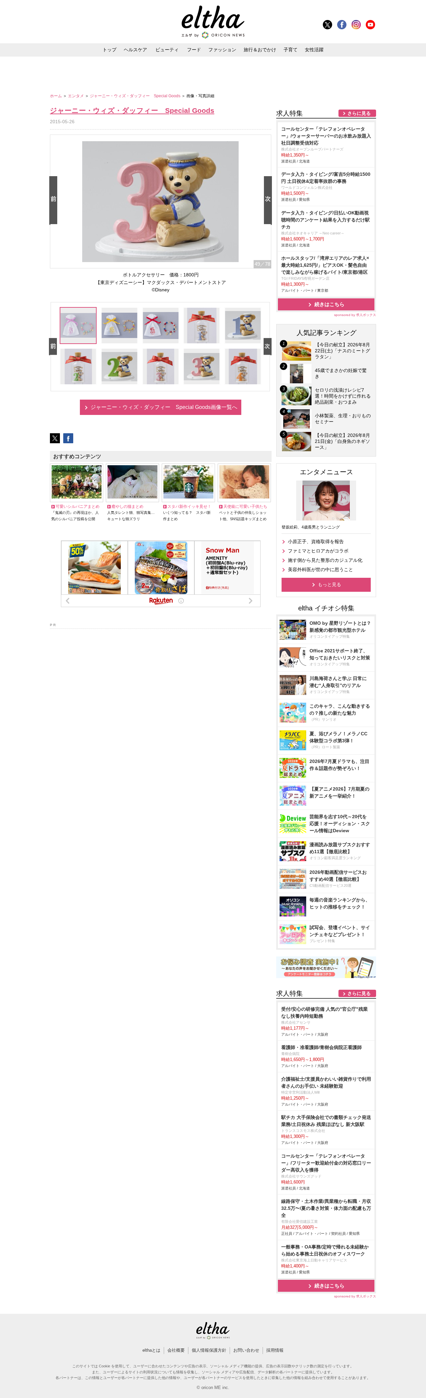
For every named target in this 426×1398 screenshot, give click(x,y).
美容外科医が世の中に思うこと (320, 569)
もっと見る (329, 584)
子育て (291, 49)
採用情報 (275, 1350)
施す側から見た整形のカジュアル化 (325, 560)
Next (269, 200)
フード (194, 49)
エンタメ (76, 96)
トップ (109, 49)
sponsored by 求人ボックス (355, 315)
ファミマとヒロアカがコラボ (318, 550)
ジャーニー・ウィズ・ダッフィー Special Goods (135, 96)
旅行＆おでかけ (260, 49)
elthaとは (151, 1350)
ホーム (56, 96)
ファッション (222, 49)
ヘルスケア (135, 49)
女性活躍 (314, 49)
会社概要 (176, 1350)
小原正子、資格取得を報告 (316, 541)
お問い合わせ (246, 1350)
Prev (54, 200)
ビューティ (167, 49)
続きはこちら (329, 304)
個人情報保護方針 (209, 1350)
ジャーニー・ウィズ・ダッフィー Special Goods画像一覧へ (164, 407)
